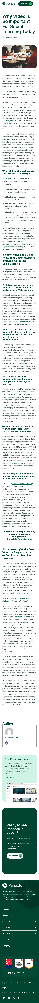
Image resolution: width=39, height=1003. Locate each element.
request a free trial (12, 705)
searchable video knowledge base (15, 322)
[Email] (6, 743)
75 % (7, 566)
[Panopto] (8, 3)
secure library (13, 215)
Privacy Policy (16, 983)
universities (20, 241)
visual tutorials (15, 394)
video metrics (14, 463)
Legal (4, 988)
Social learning (7, 179)
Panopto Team (12, 737)
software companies (10, 244)
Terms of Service (29, 983)
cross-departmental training (22, 484)
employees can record (22, 617)
